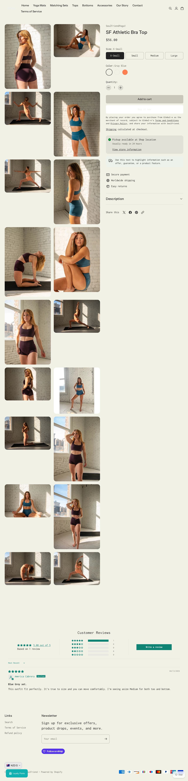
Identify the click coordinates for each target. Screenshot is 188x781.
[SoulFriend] (11, 8)
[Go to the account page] (176, 8)
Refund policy (13, 733)
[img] (16, 671)
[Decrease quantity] (108, 87)
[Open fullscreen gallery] (45, 83)
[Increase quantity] (120, 87)
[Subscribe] (105, 738)
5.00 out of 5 (42, 645)
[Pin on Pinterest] (136, 212)
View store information (126, 149)
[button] (77, 641)
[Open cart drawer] (182, 8)
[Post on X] (124, 212)
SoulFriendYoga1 (116, 26)
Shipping (111, 129)
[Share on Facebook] (130, 212)
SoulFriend (32, 772)
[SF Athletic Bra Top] (28, 56)
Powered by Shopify (51, 772)
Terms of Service (15, 727)
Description (115, 199)
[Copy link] (142, 212)
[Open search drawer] (170, 8)
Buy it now (144, 109)
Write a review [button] (154, 647)
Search (9, 722)
